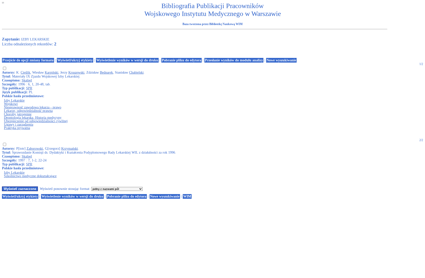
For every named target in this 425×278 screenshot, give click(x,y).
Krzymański (69, 148)
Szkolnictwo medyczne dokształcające (30, 176)
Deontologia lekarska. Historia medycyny (32, 117)
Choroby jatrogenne (17, 114)
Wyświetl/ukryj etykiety (75, 60)
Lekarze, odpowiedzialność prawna (28, 111)
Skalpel (27, 80)
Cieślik (25, 72)
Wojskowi (11, 104)
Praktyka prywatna (17, 128)
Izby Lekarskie (14, 100)
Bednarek (106, 72)
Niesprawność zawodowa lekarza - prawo (32, 107)
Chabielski (136, 72)
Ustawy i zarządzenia (18, 124)
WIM (187, 196)
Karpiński (51, 72)
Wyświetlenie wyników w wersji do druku (127, 60)
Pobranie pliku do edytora (181, 60)
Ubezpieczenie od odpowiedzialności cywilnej (36, 121)
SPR (29, 88)
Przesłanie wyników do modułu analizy (234, 60)
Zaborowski (35, 148)
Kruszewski (76, 72)
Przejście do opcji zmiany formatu (28, 60)
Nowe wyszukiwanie (281, 60)
